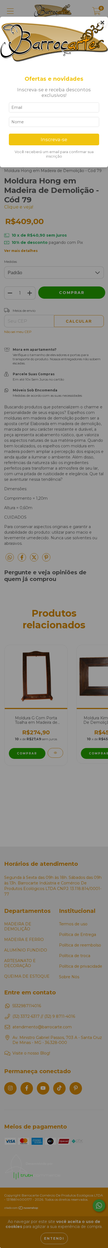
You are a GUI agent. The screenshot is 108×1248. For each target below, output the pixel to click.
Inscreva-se (54, 139)
